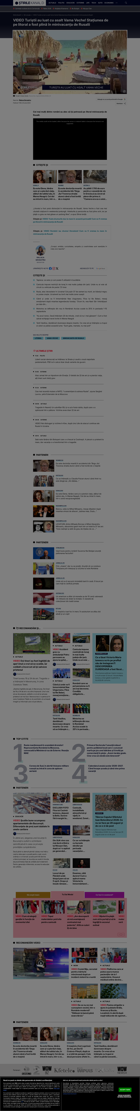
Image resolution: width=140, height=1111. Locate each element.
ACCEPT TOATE (125, 1090)
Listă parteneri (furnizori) (69, 1094)
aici (22, 1101)
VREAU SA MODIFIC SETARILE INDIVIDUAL (124, 1096)
